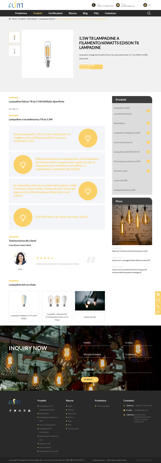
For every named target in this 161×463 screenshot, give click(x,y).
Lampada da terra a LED (124, 190)
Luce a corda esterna (123, 142)
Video (70, 406)
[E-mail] (158, 300)
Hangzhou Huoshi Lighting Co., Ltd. (33, 460)
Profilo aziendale (103, 406)
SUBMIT (90, 379)
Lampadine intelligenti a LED (127, 132)
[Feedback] (158, 312)
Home (14, 19)
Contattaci (110, 13)
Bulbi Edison (32, 19)
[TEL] (158, 306)
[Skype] (158, 294)
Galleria (71, 410)
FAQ (96, 13)
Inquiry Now (28, 348)
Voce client (72, 413)
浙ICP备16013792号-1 (75, 460)
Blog (85, 13)
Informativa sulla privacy (117, 460)
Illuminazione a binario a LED (127, 161)
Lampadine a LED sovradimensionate (123, 111)
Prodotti (37, 13)
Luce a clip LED (120, 180)
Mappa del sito (99, 460)
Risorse (73, 13)
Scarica (71, 417)
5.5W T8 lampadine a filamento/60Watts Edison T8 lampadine (82, 19)
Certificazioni (55, 13)
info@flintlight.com (128, 6)
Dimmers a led (120, 171)
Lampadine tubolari (47, 19)
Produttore (21, 13)
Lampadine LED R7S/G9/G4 (126, 151)
